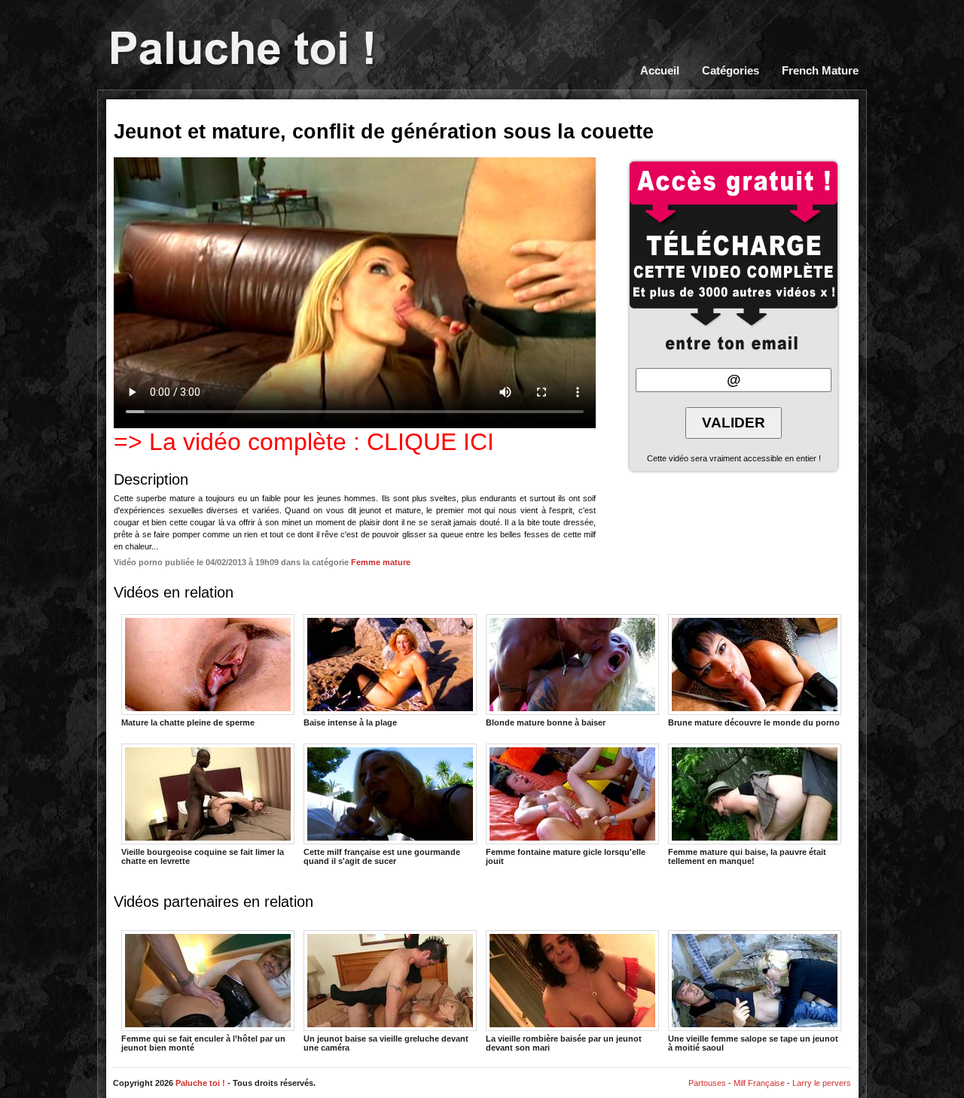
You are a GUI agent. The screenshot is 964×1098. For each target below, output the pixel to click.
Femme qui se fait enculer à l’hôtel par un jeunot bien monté (203, 1042)
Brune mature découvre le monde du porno (754, 722)
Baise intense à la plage (350, 722)
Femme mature (380, 562)
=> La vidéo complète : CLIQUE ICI (304, 441)
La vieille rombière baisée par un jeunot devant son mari (564, 1042)
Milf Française (759, 1082)
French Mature (820, 71)
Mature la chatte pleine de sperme (188, 722)
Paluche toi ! (200, 1082)
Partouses (707, 1082)
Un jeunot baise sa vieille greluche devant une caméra (386, 1042)
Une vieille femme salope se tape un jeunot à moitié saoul (753, 1042)
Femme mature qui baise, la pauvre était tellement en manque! (747, 855)
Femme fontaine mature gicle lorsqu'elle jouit (565, 855)
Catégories (730, 71)
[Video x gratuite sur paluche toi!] (242, 49)
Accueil (659, 71)
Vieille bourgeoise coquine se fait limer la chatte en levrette (202, 855)
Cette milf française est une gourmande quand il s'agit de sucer (382, 855)
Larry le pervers (821, 1082)
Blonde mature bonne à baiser (546, 722)
